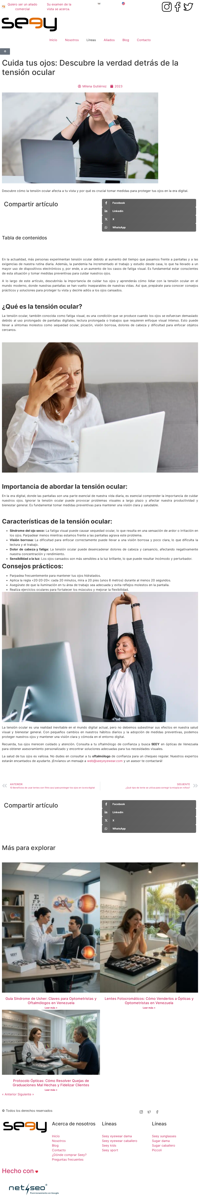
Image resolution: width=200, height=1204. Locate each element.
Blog (125, 40)
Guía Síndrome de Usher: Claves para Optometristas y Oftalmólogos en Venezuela (50, 1001)
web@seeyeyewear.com (105, 761)
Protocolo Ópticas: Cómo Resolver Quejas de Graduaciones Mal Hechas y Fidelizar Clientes (51, 1083)
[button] (100, 246)
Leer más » (51, 1007)
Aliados (109, 40)
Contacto (144, 40)
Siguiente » (26, 1094)
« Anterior (9, 1094)
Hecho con (18, 1171)
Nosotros (72, 40)
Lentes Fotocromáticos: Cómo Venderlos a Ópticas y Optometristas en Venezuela (149, 1001)
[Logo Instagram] (167, 7)
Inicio (53, 40)
